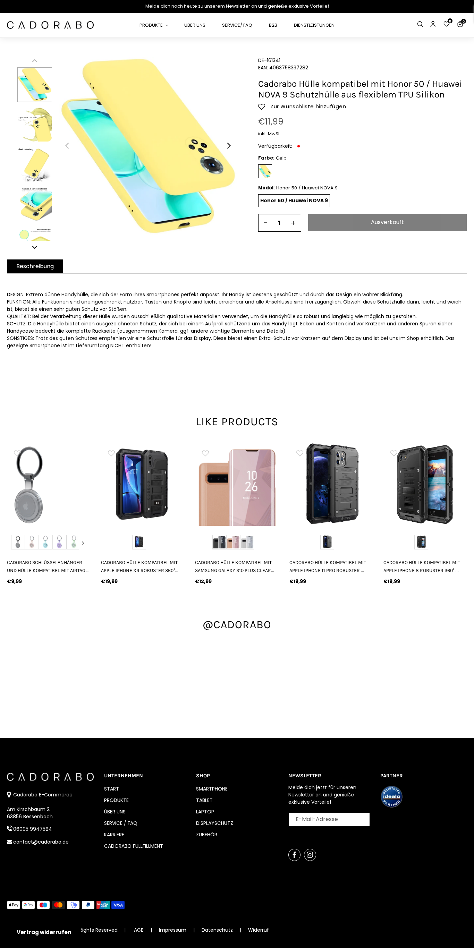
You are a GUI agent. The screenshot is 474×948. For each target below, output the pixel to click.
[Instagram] (310, 855)
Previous (14, 543)
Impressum (173, 929)
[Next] (228, 145)
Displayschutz (214, 823)
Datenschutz (218, 929)
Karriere (114, 834)
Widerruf (258, 929)
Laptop (205, 811)
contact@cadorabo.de (41, 841)
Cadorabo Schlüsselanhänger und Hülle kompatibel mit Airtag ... (48, 566)
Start (111, 788)
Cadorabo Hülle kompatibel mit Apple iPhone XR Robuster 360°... (139, 566)
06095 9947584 (32, 829)
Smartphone (212, 788)
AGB (139, 929)
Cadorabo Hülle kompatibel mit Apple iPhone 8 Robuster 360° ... (421, 566)
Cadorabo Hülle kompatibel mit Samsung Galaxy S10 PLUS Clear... (234, 566)
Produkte (116, 800)
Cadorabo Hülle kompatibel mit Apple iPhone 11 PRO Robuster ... (327, 566)
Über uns (115, 811)
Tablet (204, 800)
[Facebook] (294, 855)
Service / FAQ (120, 823)
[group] (49, 484)
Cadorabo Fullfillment (133, 846)
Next (82, 543)
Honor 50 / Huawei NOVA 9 (294, 200)
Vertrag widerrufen (44, 932)
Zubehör (206, 834)
